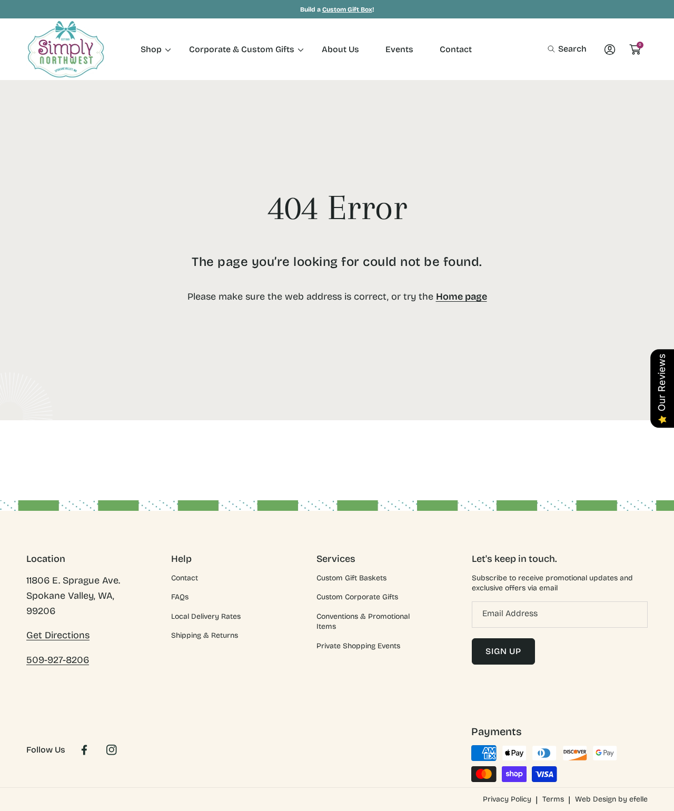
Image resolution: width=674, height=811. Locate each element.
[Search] (554, 49)
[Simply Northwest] (65, 49)
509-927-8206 (57, 660)
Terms (553, 799)
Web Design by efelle (611, 799)
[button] (567, 49)
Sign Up (503, 651)
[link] (151, 49)
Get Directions (58, 635)
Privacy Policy (507, 799)
